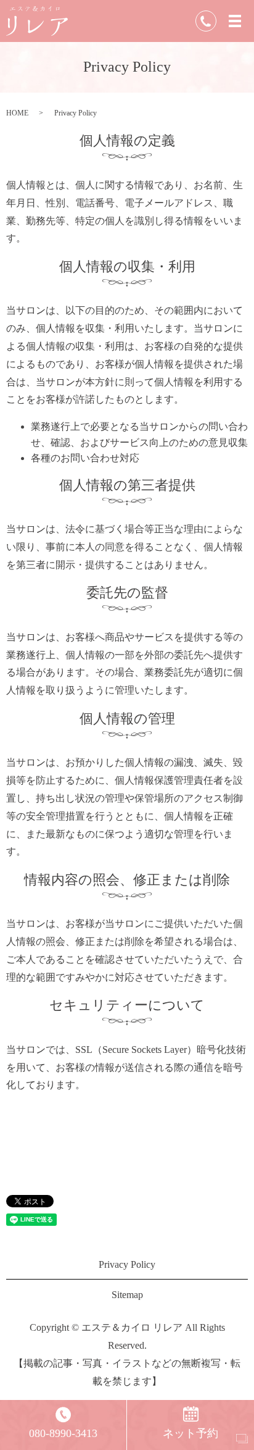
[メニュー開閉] (235, 21)
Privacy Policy (127, 1264)
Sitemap (127, 1294)
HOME (17, 113)
